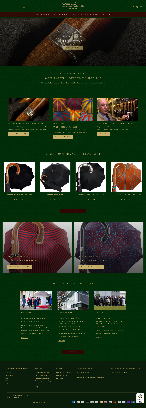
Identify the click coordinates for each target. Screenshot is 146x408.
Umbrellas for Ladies (62, 375)
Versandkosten (9, 375)
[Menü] (143, 394)
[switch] (140, 402)
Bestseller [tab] (91, 154)
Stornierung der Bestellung (43, 381)
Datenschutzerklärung (41, 375)
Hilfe (7, 381)
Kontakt (7, 378)
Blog (36, 386)
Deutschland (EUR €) (11, 7)
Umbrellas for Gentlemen (63, 372)
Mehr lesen (24, 337)
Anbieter (8, 384)
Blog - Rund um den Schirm (85, 14)
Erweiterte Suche (40, 384)
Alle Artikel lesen (73, 352)
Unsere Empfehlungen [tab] (62, 154)
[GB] (9, 398)
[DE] (7, 398)
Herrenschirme (42, 14)
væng (44, 402)
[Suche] (137, 7)
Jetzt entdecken (73, 46)
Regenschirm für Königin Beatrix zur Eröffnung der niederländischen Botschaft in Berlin (70, 323)
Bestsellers (59, 378)
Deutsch (28, 7)
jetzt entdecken (18, 133)
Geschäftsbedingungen (42, 372)
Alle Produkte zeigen (73, 211)
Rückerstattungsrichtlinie (42, 378)
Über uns (106, 14)
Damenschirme (61, 14)
